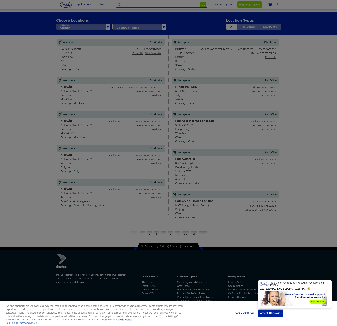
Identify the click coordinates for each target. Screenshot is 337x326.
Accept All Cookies (270, 313)
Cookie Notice (124, 319)
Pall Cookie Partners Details (21, 322)
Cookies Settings (244, 313)
